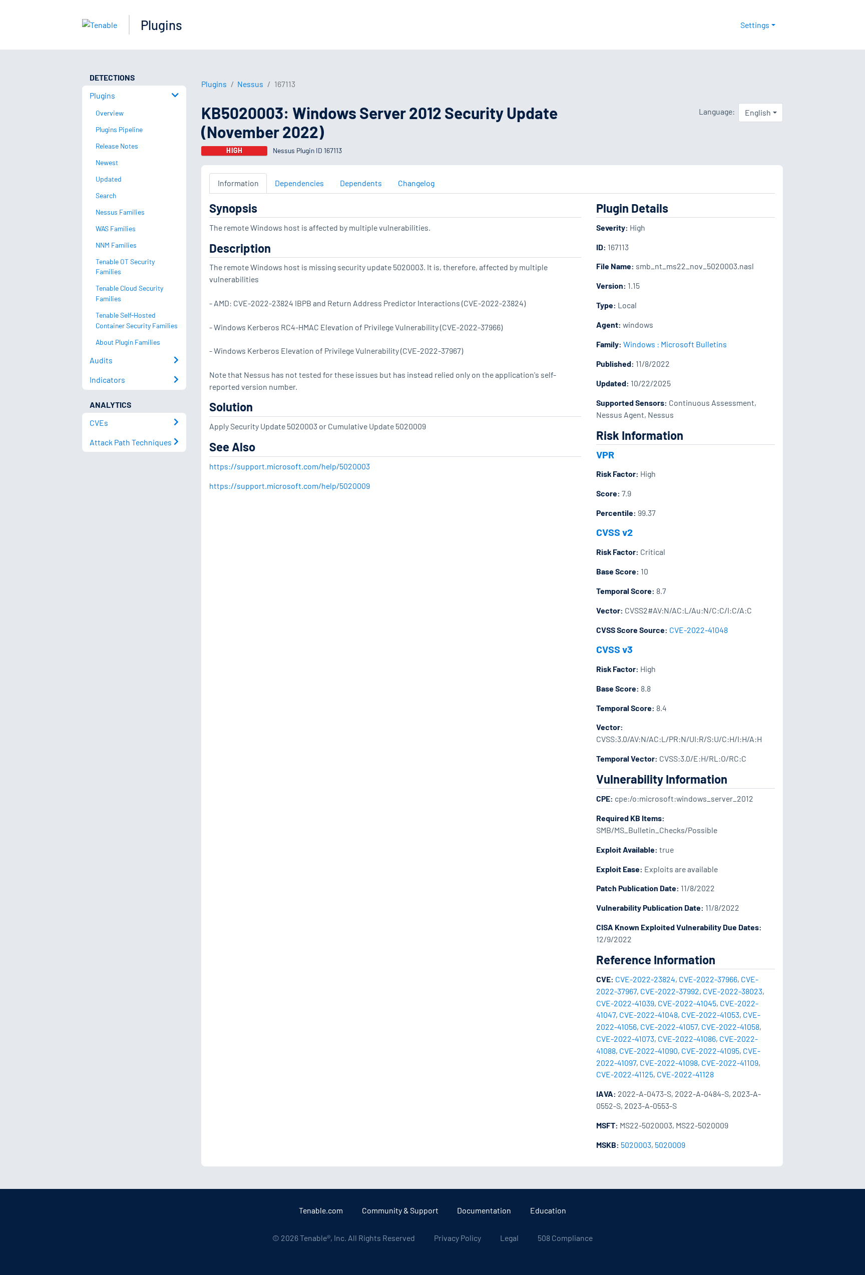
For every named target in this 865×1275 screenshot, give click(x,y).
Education (548, 1210)
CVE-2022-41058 (730, 1026)
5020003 (636, 1144)
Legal (509, 1237)
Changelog (416, 183)
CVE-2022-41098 (669, 1062)
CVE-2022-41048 (698, 629)
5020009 (670, 1144)
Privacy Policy (457, 1237)
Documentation (484, 1210)
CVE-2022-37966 (708, 979)
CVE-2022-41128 (685, 1074)
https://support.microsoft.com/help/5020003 (289, 466)
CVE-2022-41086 (687, 1038)
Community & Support (400, 1210)
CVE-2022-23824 (645, 979)
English (758, 112)
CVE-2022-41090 (648, 1050)
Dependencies (299, 183)
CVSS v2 (614, 532)
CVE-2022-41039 (625, 1003)
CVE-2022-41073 (625, 1038)
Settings (754, 25)
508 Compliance (565, 1237)
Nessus (250, 84)
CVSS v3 (614, 649)
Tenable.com (321, 1210)
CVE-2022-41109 (729, 1062)
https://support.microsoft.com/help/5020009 (289, 485)
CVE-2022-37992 (669, 991)
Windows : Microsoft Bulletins (675, 344)
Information (238, 183)
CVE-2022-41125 (624, 1074)
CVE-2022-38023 (732, 991)
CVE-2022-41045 (687, 1003)
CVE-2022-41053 (710, 1014)
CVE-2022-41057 (669, 1026)
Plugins (161, 25)
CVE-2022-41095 (710, 1050)
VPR (605, 454)
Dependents (361, 183)
